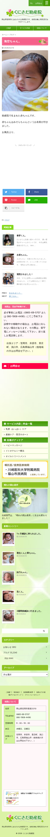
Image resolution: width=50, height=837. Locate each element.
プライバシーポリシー (32, 695)
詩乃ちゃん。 (23, 572)
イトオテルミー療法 (15, 450)
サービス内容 (25, 28)
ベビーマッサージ (14, 445)
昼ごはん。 (14, 296)
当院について (42, 28)
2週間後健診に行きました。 (30, 611)
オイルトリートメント (16, 456)
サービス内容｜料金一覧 (19, 423)
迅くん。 (21, 591)
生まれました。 (15, 293)
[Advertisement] (25, 163)
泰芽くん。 (22, 235)
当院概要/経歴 (28, 692)
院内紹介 (17, 692)
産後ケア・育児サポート (17, 434)
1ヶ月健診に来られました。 (29, 533)
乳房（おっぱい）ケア (16, 429)
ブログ (6, 220)
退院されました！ (25, 274)
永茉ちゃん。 (23, 255)
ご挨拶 (8, 28)
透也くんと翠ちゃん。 (27, 553)
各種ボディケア (15, 440)
